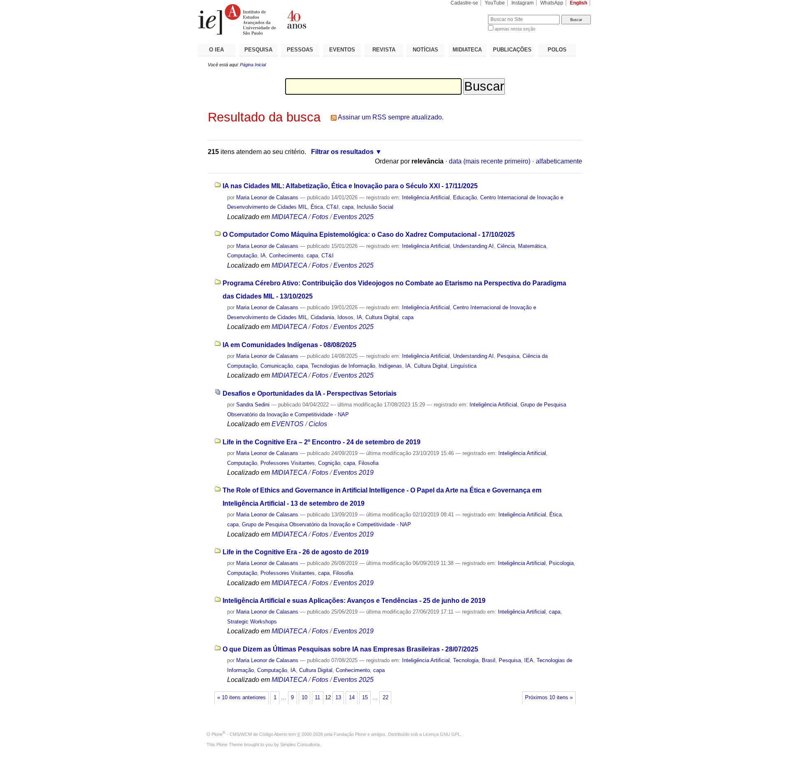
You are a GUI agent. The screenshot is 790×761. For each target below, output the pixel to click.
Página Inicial (253, 64)
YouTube (495, 3)
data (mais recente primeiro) (489, 161)
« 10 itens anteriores (241, 697)
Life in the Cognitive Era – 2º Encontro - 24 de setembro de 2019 (322, 442)
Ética (317, 207)
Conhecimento (286, 255)
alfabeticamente (559, 161)
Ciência (506, 246)
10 (304, 697)
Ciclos (318, 423)
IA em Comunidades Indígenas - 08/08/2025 (289, 344)
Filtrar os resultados (342, 151)
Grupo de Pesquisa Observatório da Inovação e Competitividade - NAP (326, 524)
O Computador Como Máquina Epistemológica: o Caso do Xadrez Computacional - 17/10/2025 (369, 234)
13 (338, 697)
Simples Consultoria (300, 744)
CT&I (332, 207)
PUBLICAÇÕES (512, 50)
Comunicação (276, 366)
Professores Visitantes (287, 463)
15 (365, 697)
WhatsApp (551, 3)
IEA (528, 660)
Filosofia (368, 463)
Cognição (329, 463)
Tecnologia (466, 660)
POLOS (557, 50)
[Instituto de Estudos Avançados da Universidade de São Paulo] (296, 19)
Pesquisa (508, 356)
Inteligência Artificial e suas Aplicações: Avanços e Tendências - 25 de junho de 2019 (354, 600)
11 (317, 697)
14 (352, 697)
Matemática (532, 246)
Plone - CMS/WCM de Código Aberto (249, 734)
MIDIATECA (467, 50)
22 (385, 697)
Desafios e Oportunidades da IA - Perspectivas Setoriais (310, 393)
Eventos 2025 (353, 216)
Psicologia (561, 563)
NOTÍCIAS (425, 50)
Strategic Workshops (252, 622)
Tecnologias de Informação (343, 366)
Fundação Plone (350, 734)
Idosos (345, 317)
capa (347, 207)
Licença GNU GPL (441, 734)
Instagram (522, 3)
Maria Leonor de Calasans (267, 197)
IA (263, 255)
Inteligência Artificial (426, 197)
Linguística (463, 366)
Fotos (320, 216)
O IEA (216, 50)
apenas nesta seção (515, 28)
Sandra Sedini (253, 405)
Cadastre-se (464, 3)
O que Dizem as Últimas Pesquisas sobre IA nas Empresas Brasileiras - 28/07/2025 (350, 649)
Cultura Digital (382, 317)
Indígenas (390, 366)
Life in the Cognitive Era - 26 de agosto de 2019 (296, 552)
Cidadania (322, 317)
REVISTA (383, 50)
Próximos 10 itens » (549, 697)
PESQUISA (258, 50)
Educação (465, 197)
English (578, 3)
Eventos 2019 (353, 472)
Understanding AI (473, 246)
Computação (242, 255)
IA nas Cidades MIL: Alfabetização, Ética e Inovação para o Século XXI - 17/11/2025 (350, 185)
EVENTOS (342, 50)
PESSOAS (300, 50)
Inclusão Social (375, 207)
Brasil (488, 660)
